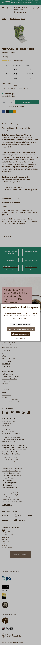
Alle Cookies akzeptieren (20, 334)
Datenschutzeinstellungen (21, 324)
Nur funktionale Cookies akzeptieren (20, 329)
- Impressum (20, 338)
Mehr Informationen (20, 318)
